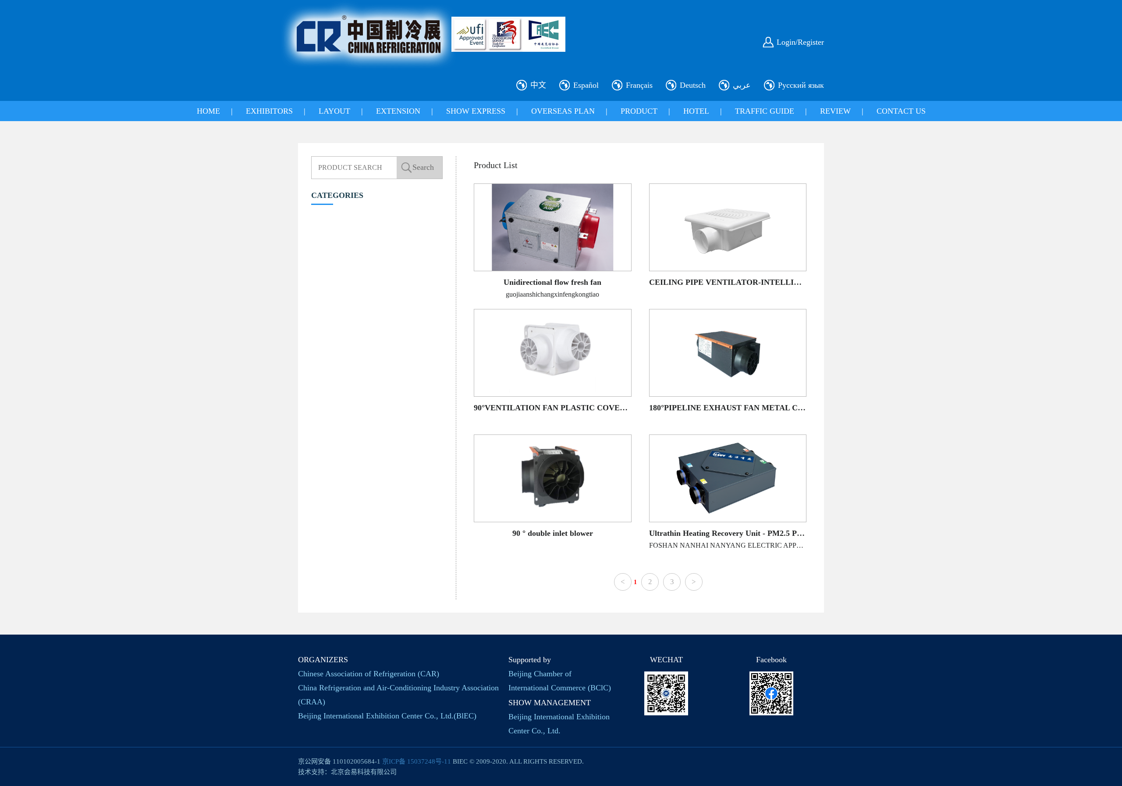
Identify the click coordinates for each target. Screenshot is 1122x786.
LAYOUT (334, 111)
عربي (742, 85)
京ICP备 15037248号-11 (416, 761)
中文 (538, 85)
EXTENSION (398, 111)
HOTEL (696, 111)
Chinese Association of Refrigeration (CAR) (368, 673)
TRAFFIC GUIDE (764, 111)
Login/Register (800, 42)
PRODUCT (639, 111)
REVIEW (835, 111)
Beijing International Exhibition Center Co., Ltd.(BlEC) (387, 715)
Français (639, 85)
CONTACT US (901, 111)
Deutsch (693, 85)
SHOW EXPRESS (475, 111)
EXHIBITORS (269, 111)
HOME (208, 111)
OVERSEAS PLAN (563, 111)
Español (586, 85)
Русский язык (801, 85)
